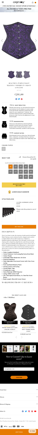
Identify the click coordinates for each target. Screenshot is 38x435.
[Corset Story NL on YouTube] (35, 411)
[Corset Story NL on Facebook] (23, 411)
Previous (2, 40)
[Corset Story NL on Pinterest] (32, 411)
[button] (8, 326)
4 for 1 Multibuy (9, 297)
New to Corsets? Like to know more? (19, 358)
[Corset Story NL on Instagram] (29, 411)
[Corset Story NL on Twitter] (26, 411)
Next (36, 40)
